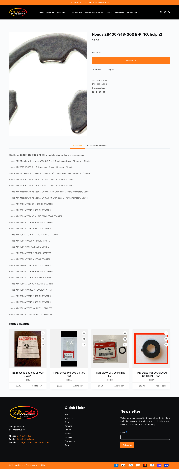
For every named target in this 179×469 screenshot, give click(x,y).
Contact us (119, 12)
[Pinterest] (100, 92)
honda (106, 81)
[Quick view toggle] (43, 345)
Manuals (68, 437)
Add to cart (131, 60)
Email (122, 432)
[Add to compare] (43, 339)
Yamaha (68, 426)
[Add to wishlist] (43, 333)
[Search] (165, 12)
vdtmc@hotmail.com (100, 2)
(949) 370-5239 (80, 2)
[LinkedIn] (104, 92)
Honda (68, 429)
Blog (110, 12)
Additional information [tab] (97, 146)
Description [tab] (77, 146)
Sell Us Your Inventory (94, 12)
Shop (67, 422)
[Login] (161, 12)
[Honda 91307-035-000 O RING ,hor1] (110, 349)
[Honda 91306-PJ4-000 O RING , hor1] (69, 349)
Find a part (61, 12)
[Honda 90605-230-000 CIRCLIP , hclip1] (28, 349)
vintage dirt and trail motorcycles (33, 442)
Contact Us (70, 441)
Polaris (68, 433)
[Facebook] (93, 92)
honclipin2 (102, 84)
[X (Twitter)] (96, 92)
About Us (50, 12)
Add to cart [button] (37, 386)
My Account (132, 12)
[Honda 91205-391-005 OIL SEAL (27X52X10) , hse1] (151, 349)
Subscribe (127, 445)
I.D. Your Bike (77, 12)
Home (41, 12)
